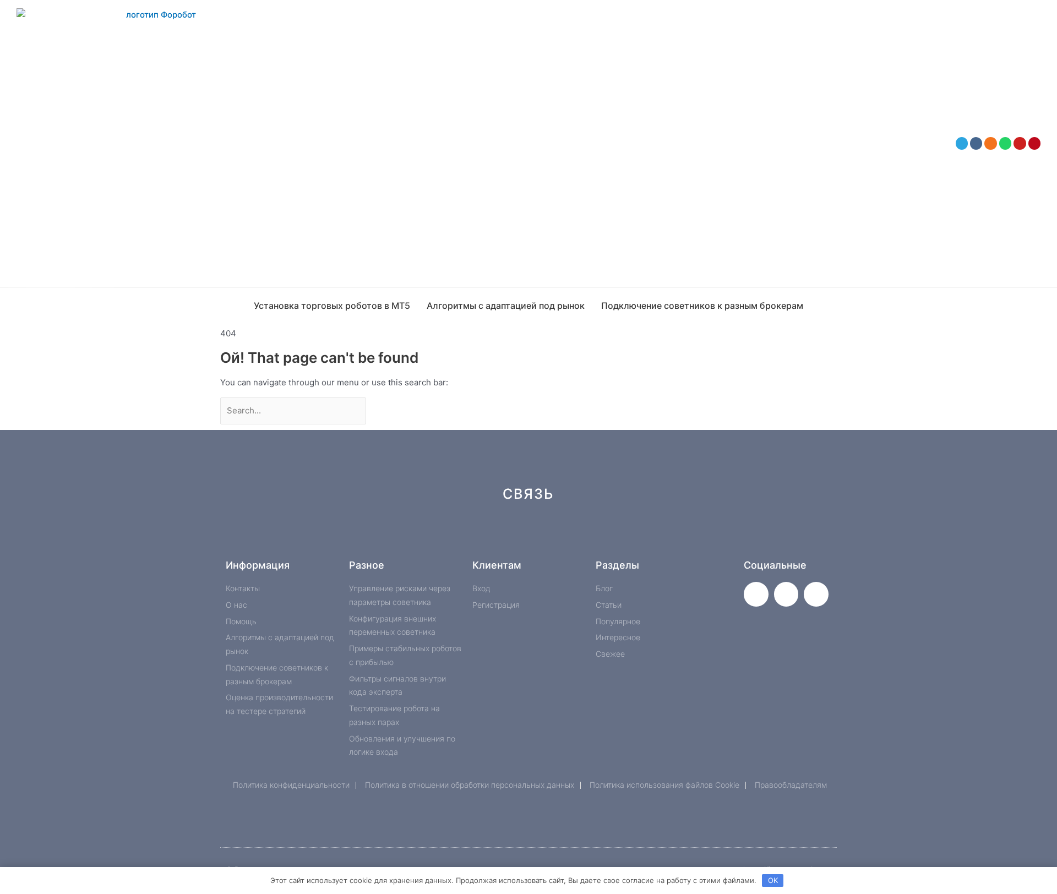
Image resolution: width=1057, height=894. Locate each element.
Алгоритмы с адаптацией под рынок (506, 305)
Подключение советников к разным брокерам (702, 305)
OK (773, 880)
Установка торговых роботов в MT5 (332, 305)
